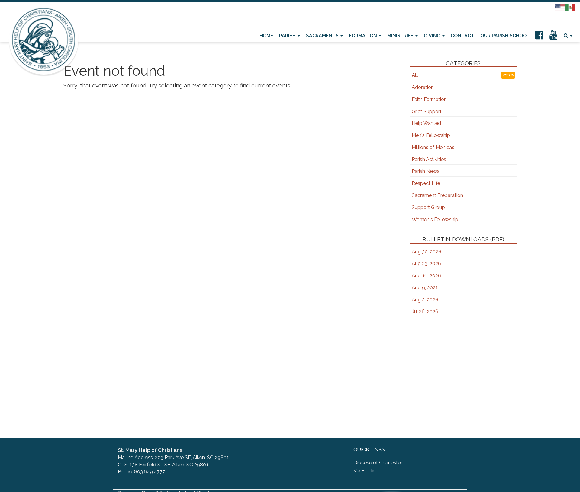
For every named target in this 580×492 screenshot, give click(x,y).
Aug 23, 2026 (426, 263)
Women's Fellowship (435, 219)
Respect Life (426, 183)
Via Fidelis (364, 471)
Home (266, 35)
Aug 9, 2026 (425, 287)
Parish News (426, 171)
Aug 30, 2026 (426, 252)
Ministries (401, 35)
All (415, 75)
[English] (560, 7)
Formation (363, 35)
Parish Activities (429, 159)
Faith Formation (429, 99)
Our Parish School (504, 35)
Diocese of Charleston (378, 462)
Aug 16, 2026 (426, 275)
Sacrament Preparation (437, 195)
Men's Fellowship (431, 135)
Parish (288, 35)
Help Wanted (426, 123)
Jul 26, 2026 (425, 311)
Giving (433, 35)
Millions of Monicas (433, 147)
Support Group (428, 207)
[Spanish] (570, 7)
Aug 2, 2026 (425, 300)
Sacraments (323, 35)
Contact (462, 35)
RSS (507, 75)
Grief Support (427, 111)
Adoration (423, 87)
